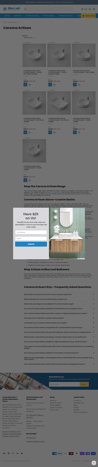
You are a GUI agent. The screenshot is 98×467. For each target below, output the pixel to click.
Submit (31, 244)
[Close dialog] (83, 209)
